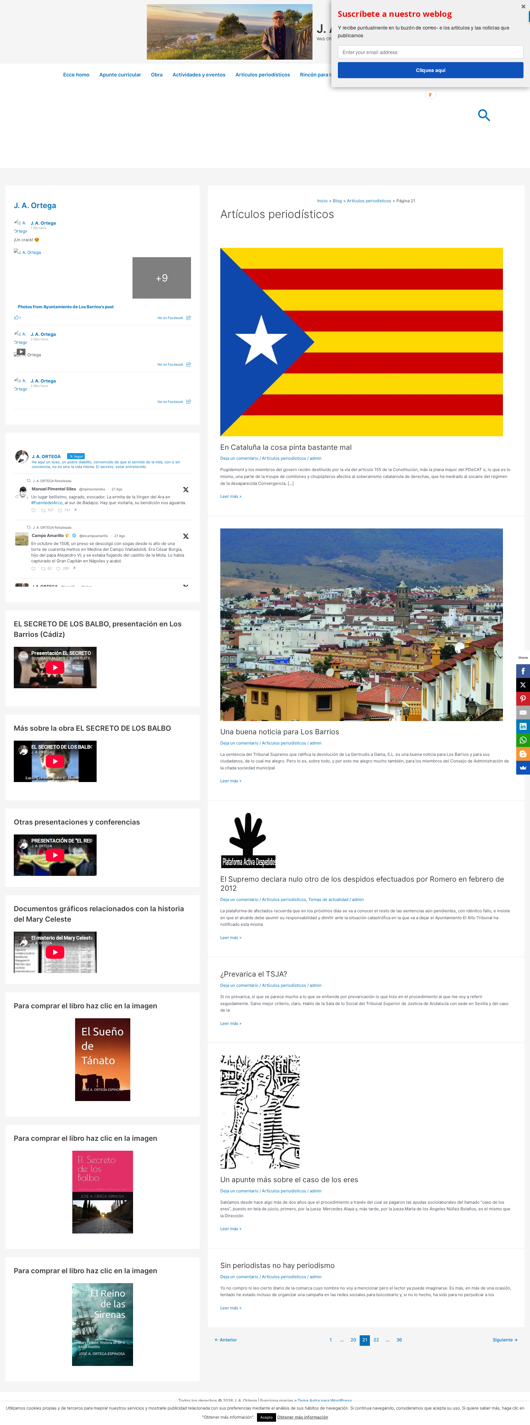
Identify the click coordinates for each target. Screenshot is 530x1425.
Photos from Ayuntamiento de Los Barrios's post (66, 306)
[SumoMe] (523, 768)
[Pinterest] (523, 699)
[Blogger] (523, 754)
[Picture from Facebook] (43, 278)
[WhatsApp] (523, 740)
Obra (157, 75)
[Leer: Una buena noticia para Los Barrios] (361, 624)
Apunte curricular (120, 75)
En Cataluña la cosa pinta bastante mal (286, 447)
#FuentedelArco (46, 502)
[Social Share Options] (188, 318)
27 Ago (117, 489)
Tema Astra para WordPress (325, 1400)
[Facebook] (523, 671)
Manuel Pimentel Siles (54, 488)
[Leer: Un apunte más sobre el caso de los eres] (260, 1111)
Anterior (225, 1339)
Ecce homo (76, 75)
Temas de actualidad (328, 899)
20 (353, 1339)
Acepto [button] (266, 1417)
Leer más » (231, 496)
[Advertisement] (265, 127)
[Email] (523, 712)
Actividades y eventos (199, 75)
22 (376, 1339)
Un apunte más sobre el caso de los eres (289, 1179)
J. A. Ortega (35, 205)
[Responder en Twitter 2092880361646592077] (35, 569)
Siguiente (505, 1339)
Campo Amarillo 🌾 (51, 535)
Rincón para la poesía (325, 75)
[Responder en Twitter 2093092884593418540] (35, 511)
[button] (484, 116)
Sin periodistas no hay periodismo (277, 1265)
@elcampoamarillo (94, 536)
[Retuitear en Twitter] (29, 480)
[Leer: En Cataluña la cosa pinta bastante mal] (361, 341)
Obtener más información (302, 1417)
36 (399, 1339)
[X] (523, 685)
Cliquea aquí (431, 70)
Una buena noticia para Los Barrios (279, 731)
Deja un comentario (239, 458)
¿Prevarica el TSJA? (253, 974)
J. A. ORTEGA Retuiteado (52, 481)
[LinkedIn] (523, 726)
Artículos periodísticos (262, 75)
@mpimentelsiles (92, 489)
